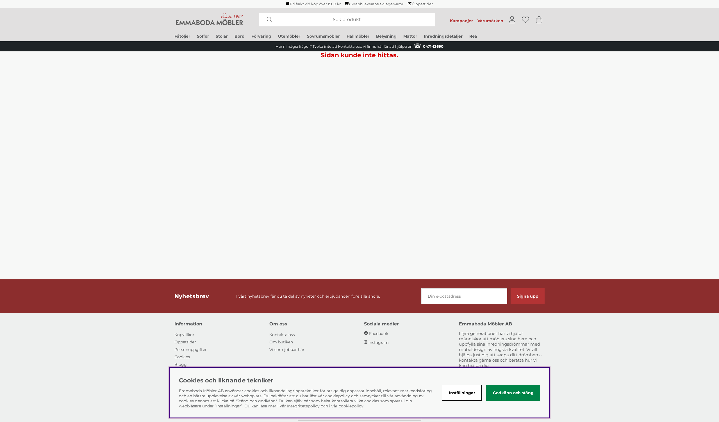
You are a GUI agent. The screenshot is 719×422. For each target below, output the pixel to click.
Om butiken (281, 342)
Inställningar (462, 392)
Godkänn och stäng (513, 392)
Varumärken (490, 20)
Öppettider (422, 4)
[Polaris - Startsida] (209, 19)
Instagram (378, 342)
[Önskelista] (525, 20)
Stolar (222, 36)
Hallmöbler (358, 36)
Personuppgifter (190, 349)
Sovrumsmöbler (323, 36)
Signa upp (527, 296)
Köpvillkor (184, 334)
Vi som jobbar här (286, 349)
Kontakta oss (282, 334)
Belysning (386, 36)
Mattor (410, 36)
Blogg (180, 364)
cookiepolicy (351, 406)
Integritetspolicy (303, 406)
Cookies (182, 356)
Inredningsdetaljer (443, 36)
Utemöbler (289, 36)
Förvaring (261, 36)
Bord (240, 36)
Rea (473, 36)
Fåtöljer (182, 36)
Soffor (203, 36)
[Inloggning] (512, 20)
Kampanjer (461, 20)
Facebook (378, 333)
